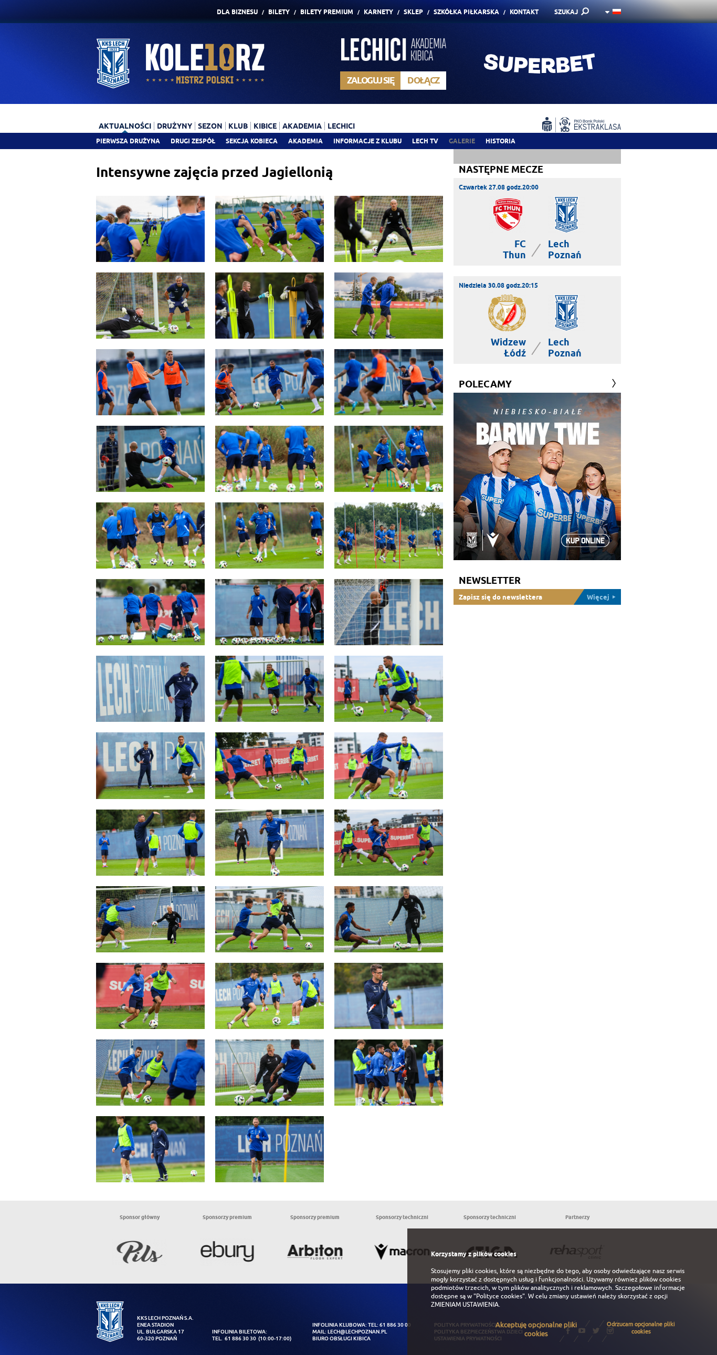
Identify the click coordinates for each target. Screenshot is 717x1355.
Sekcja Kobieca (252, 141)
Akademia (305, 141)
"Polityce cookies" (499, 1296)
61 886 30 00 (395, 1324)
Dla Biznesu (237, 12)
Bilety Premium (326, 12)
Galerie (462, 141)
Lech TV (425, 141)
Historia (500, 141)
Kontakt (524, 12)
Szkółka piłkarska (466, 12)
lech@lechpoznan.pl (357, 1331)
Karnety (378, 12)
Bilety (279, 12)
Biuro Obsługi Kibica (341, 1338)
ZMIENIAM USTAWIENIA (465, 1304)
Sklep (413, 12)
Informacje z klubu (367, 141)
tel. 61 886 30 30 (234, 1338)
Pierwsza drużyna (128, 141)
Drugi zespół (193, 141)
